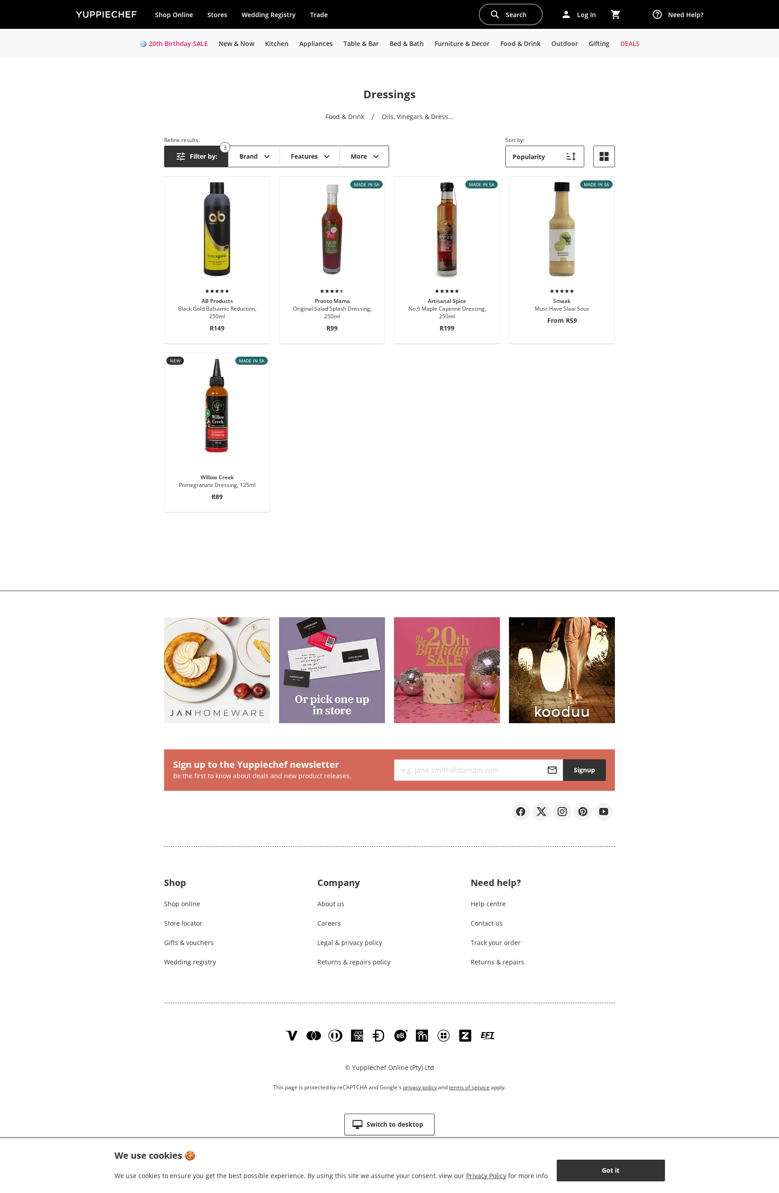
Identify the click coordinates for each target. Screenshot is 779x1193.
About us (330, 903)
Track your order (496, 942)
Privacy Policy (486, 1175)
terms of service (469, 1087)
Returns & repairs (497, 962)
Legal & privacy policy (349, 942)
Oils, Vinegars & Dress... (418, 116)
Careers (329, 923)
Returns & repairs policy (353, 962)
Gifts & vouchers (189, 942)
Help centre (488, 903)
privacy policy (420, 1087)
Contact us (487, 923)
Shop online (182, 903)
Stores (217, 14)
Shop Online (174, 14)
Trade (322, 16)
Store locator (183, 923)
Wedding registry (190, 962)
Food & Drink (344, 116)
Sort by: (514, 140)
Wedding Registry (269, 14)
